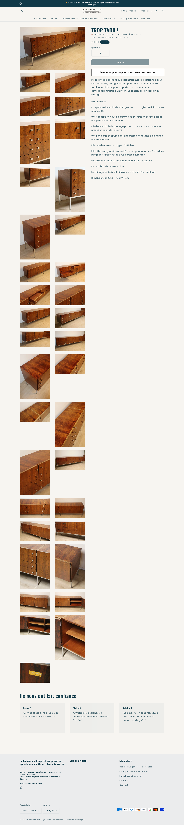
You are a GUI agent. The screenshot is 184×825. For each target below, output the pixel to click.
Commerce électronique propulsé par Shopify (65, 820)
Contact (123, 785)
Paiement (124, 780)
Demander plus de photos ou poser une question (128, 72)
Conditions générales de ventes (135, 767)
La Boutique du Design (36, 820)
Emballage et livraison (130, 776)
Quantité (95, 48)
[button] (23, 11)
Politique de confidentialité (133, 771)
